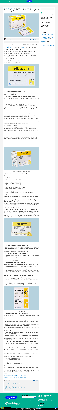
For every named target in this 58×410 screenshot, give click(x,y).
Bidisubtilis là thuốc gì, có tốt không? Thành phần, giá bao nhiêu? (15, 375)
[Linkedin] (33, 39)
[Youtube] (42, 405)
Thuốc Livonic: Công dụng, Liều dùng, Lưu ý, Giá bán (13, 388)
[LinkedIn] (40, 405)
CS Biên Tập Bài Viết (15, 404)
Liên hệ (13, 402)
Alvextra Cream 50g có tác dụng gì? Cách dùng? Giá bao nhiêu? (15, 387)
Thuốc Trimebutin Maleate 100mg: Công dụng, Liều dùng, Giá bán (15, 377)
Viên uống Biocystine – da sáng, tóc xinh (47, 34)
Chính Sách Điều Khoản (16, 403)
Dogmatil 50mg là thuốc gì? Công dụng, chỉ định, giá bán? (14, 386)
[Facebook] (29, 39)
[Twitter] (30, 39)
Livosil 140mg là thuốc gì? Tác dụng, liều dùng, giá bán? (14, 383)
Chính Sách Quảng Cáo (8, 404)
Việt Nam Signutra (8, 47)
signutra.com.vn (29, 408)
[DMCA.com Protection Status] (40, 408)
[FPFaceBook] (38, 405)
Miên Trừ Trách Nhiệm (8, 403)
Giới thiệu (6, 402)
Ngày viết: (7, 380)
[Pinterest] (31, 39)
